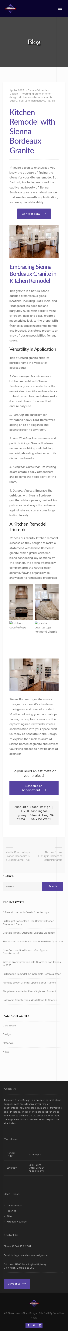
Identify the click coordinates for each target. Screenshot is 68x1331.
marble (48, 97)
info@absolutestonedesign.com (30, 1255)
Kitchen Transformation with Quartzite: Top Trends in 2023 (32, 964)
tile (54, 100)
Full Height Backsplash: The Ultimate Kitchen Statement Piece (28, 923)
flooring (26, 93)
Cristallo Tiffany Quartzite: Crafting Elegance (29, 932)
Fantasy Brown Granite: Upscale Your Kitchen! (29, 982)
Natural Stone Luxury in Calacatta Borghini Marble (50, 856)
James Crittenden (38, 90)
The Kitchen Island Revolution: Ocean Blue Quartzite (33, 941)
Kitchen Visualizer (17, 1221)
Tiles (9, 1216)
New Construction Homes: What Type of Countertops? (26, 952)
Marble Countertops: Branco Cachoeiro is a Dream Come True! (18, 856)
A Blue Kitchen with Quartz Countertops (26, 912)
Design (14, 93)
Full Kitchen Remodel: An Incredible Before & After (32, 974)
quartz (14, 100)
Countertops (14, 1205)
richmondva (38, 100)
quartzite (24, 100)
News (6, 1051)
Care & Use (9, 1025)
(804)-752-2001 (21, 1246)
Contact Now (31, 214)
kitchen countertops (31, 97)
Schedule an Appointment (32, 788)
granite (36, 93)
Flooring (12, 1211)
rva (48, 100)
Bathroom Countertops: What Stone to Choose (30, 1000)
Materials (8, 1043)
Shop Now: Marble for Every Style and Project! (29, 991)
